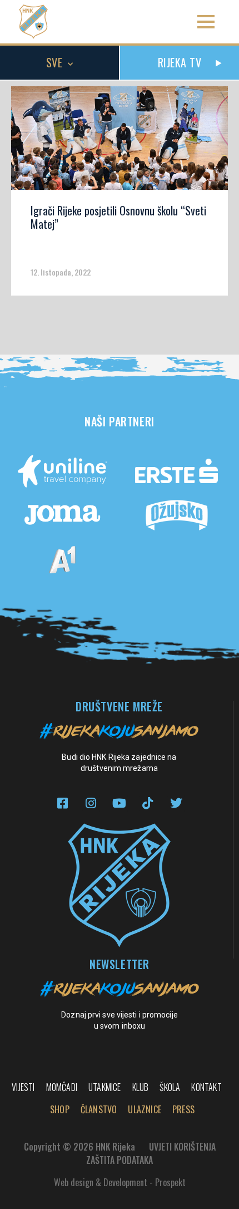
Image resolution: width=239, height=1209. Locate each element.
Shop (59, 1109)
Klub (140, 1087)
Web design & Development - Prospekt (120, 1182)
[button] (206, 22)
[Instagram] (90, 803)
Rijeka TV (180, 62)
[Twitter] (176, 803)
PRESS (183, 1109)
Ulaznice (144, 1109)
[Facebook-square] (62, 803)
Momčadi (61, 1087)
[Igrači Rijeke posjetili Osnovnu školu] (119, 142)
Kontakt (206, 1087)
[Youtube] (119, 803)
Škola (170, 1087)
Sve (54, 62)
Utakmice (104, 1087)
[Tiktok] (147, 803)
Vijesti (23, 1087)
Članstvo (99, 1109)
